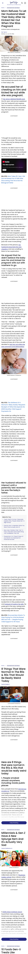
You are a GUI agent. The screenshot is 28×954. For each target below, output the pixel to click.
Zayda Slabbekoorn (6, 848)
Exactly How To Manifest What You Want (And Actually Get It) (14, 526)
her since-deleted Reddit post (14, 99)
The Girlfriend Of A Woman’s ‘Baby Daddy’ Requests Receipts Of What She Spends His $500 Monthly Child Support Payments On (13, 407)
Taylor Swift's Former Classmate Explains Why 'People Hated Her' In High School (14, 521)
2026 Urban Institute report (12, 912)
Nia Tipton (4, 32)
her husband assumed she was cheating (11, 247)
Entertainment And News (13, 7)
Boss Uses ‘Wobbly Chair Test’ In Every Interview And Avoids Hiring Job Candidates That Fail (14, 531)
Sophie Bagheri (5, 684)
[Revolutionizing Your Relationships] (14, 2)
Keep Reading (14, 823)
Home (2, 7)
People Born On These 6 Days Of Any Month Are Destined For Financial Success (13, 538)
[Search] (21, 3)
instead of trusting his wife (14, 604)
